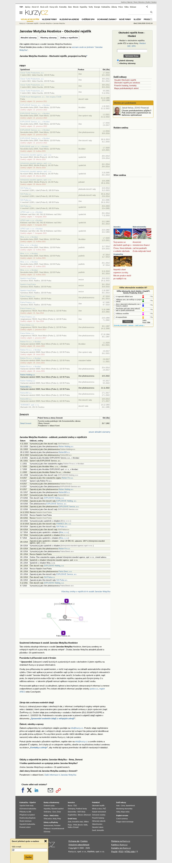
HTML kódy (130, 851)
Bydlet (148, 2)
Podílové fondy (81, 809)
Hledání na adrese (69, 19)
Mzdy (54, 819)
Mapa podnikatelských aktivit (126, 88)
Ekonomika (72, 812)
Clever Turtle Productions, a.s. (32, 73)
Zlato (70, 7)
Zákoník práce (97, 824)
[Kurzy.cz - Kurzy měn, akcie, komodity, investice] (36, 15)
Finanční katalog (98, 818)
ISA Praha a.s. (26, 188)
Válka (126, 7)
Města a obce (97, 809)
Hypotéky (83, 7)
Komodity (63, 7)
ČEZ (75, 806)
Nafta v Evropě (73, 827)
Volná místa (54, 816)
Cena (123, 806)
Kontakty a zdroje (38, 747)
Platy (59, 819)
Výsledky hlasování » (121, 325)
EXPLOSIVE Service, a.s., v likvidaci (35, 105)
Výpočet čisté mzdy (26, 806)
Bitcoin (75, 7)
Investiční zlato (77, 822)
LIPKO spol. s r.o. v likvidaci (31, 212)
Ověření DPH (88, 19)
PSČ (104, 809)
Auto (118, 806)
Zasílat (28, 857)
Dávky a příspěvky (51, 822)
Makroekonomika (139, 227)
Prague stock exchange (124, 822)
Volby (118, 812)
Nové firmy (125, 19)
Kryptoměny (118, 254)
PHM (75, 825)
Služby (137, 19)
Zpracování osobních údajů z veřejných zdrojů (52, 718)
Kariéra (123, 2)
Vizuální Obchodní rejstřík (125, 80)
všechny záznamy (127, 63)
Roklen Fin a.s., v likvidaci (30, 342)
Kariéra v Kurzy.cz (119, 845)
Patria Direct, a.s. (65, 571)
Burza (70, 806)
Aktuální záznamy (29, 38)
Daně (94, 830)
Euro (54, 812)
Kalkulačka (105, 7)
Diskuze (133, 7)
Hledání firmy (49, 19)
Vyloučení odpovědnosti (78, 845)
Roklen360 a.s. (26, 387)
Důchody (47, 832)
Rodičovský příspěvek (27, 818)
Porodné (57, 825)
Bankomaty (54, 802)
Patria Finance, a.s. (28, 296)
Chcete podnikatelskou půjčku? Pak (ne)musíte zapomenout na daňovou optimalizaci (136, 112)
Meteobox (141, 2)
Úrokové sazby (49, 806)
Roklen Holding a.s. (27, 375)
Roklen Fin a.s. (68, 478)
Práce (120, 7)
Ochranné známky (107, 19)
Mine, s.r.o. (64, 532)
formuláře (100, 830)
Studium (154, 2)
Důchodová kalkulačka (27, 809)
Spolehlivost (130, 806)
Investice (117, 227)
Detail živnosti (25, 423)
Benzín (80, 825)
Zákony (114, 7)
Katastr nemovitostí (99, 812)
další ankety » (140, 325)
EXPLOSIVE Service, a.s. (56, 504)
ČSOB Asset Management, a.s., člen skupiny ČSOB (40, 97)
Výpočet (32, 802)
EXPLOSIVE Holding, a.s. (54, 498)
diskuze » (131, 325)
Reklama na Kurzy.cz (120, 841)
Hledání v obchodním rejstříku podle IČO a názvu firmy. (132, 43)
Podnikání (96, 802)
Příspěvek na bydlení (27, 815)
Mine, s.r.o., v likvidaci (29, 237)
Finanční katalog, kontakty (125, 85)
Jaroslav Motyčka (46, 23)
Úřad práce (48, 819)
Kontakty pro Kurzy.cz (121, 848)
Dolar (59, 812)
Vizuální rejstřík (30, 19)
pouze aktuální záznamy (99, 432)
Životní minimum (25, 821)
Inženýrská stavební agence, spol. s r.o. (36, 155)
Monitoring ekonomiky (124, 809)
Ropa (70, 825)
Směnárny (47, 812)
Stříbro (86, 822)
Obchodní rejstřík (32, 23)
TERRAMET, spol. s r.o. (29, 405)
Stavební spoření (57, 809)
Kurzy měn (54, 7)
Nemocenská (48, 825)
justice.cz (94, 688)
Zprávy (27, 7)
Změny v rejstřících (69, 38)
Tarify (91, 7)
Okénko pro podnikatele (125, 103)
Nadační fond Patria (28, 278)
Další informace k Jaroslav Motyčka (60, 775)
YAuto (135, 2)
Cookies (84, 841)
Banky (46, 802)
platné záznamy (126, 60)
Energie (97, 7)
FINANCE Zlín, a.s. (63, 524)
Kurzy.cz (22, 23)
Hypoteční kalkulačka (27, 824)
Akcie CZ (35, 7)
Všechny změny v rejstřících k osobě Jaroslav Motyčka (85, 591)
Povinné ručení (25, 827)
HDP (79, 812)
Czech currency (122, 819)
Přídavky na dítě (25, 812)
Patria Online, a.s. (27, 325)
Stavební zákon (97, 827)
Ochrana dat (73, 841)
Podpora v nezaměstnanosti (54, 829)
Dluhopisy (71, 809)
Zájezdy (129, 2)
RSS (121, 851)
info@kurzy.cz (77, 728)
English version (122, 816)
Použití (114, 851)
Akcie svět (44, 7)
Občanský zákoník (98, 821)
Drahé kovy (72, 819)
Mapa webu (125, 812)
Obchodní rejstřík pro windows (127, 83)
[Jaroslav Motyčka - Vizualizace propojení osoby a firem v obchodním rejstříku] (65, 636)
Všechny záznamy (48, 38)
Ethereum (87, 815)
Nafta (85, 825)
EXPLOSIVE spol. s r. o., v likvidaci (34, 147)
